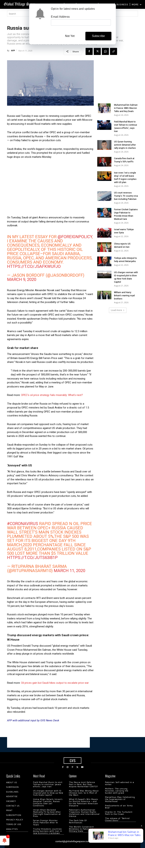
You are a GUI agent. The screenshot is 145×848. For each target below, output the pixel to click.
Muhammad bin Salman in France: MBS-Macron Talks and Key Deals (126, 108)
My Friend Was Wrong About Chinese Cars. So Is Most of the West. (84, 793)
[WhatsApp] (105, 51)
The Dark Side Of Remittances (78, 821)
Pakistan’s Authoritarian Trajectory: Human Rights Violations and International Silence (84, 813)
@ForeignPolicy (75, 236)
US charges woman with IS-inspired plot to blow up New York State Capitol (48, 793)
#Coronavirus (22, 523)
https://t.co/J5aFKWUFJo (34, 266)
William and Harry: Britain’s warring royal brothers (124, 295)
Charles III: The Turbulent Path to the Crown (118, 813)
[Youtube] (82, 767)
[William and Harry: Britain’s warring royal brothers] (104, 295)
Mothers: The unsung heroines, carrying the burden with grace (116, 791)
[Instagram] (68, 767)
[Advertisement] (50, 188)
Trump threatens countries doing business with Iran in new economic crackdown (47, 831)
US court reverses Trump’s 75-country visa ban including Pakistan (126, 196)
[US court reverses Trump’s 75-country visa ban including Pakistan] (104, 196)
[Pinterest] (72, 767)
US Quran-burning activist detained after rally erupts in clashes (125, 144)
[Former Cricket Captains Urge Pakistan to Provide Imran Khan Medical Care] (104, 213)
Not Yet (69, 35)
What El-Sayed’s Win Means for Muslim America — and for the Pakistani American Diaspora (83, 802)
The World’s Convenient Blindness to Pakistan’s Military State (81, 829)
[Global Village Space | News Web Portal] (20, 4)
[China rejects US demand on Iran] (104, 247)
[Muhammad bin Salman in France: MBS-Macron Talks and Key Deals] (104, 108)
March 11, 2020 (69, 570)
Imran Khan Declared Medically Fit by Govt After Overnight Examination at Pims (47, 813)
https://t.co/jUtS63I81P (32, 557)
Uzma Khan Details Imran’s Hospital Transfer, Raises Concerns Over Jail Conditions (48, 802)
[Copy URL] (113, 51)
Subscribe (98, 35)
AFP (13, 50)
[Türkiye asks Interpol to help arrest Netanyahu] (104, 261)
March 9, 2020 (21, 279)
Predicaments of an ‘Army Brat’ (119, 806)
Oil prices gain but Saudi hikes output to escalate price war (55, 682)
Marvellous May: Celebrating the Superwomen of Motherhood (120, 799)
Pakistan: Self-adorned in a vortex (119, 783)
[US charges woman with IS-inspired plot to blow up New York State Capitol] (104, 274)
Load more (116, 310)
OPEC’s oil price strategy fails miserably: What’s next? (52, 395)
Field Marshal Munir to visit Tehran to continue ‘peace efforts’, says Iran (47, 784)
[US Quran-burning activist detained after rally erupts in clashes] (104, 145)
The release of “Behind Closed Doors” (117, 819)
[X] (97, 51)
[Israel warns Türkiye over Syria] (104, 233)
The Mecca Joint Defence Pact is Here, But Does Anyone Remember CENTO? (83, 784)
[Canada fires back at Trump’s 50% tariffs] (104, 162)
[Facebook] (89, 51)
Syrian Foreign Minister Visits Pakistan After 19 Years (45, 822)
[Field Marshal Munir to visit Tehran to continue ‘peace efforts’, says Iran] (104, 125)
